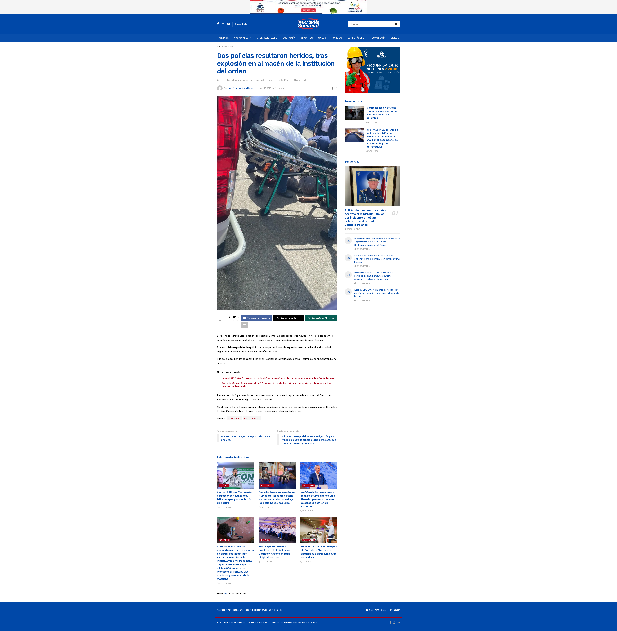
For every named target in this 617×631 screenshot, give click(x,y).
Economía (289, 37)
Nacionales (241, 37)
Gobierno (224, 540)
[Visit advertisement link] (308, 7)
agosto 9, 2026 (266, 562)
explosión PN (234, 418)
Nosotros (221, 610)
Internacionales (266, 37)
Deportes (306, 37)
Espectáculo (356, 37)
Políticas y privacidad (261, 610)
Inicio (219, 46)
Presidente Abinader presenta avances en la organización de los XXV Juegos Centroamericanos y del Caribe (377, 241)
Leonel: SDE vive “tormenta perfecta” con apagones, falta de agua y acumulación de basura (278, 378)
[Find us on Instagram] (223, 24)
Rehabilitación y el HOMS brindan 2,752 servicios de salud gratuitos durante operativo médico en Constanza (374, 275)
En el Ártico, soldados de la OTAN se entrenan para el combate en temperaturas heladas (377, 258)
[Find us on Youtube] (228, 24)
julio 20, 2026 (307, 562)
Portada (223, 37)
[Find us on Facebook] (218, 24)
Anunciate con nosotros (238, 610)
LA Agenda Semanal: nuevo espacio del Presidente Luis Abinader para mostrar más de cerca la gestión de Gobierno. (317, 499)
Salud (322, 37)
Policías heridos (251, 418)
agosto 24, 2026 (224, 507)
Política (223, 485)
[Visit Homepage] (308, 24)
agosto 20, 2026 (224, 583)
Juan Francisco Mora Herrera (241, 88)
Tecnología (377, 37)
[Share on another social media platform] (244, 325)
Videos (395, 37)
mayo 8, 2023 (373, 151)
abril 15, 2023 (265, 88)
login (226, 593)
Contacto (278, 610)
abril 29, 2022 (373, 122)
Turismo (336, 37)
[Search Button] (396, 24)
